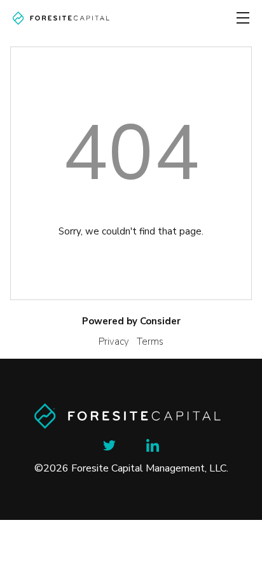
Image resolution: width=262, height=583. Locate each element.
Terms (150, 341)
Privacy (114, 341)
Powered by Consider (131, 321)
